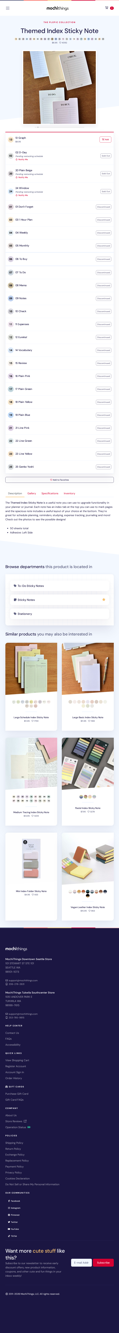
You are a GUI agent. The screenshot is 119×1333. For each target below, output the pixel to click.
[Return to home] (57, 8)
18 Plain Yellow (23, 402)
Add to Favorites (60, 480)
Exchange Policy (15, 1154)
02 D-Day (21, 152)
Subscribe (105, 1262)
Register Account (15, 1066)
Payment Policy (14, 1166)
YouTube (15, 1229)
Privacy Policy (13, 1172)
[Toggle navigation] (7, 8)
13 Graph (20, 138)
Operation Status (16, 1127)
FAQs (8, 1039)
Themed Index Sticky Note (59, 30)
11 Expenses (22, 324)
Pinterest (16, 1214)
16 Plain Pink (22, 376)
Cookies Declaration (17, 1178)
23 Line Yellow (23, 454)
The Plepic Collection (60, 22)
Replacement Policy (17, 1160)
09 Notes (21, 298)
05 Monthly (22, 245)
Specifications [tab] (50, 493)
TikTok (14, 1236)
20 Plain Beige (23, 170)
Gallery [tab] (31, 493)
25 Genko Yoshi (24, 467)
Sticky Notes (26, 600)
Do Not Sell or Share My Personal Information (32, 1184)
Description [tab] (15, 493)
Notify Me (23, 159)
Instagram (16, 1207)
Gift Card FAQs (14, 1100)
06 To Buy (21, 259)
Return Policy (13, 1149)
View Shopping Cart (17, 1060)
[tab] (35, 127)
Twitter (15, 1222)
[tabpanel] (59, 518)
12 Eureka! (21, 337)
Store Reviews (14, 1121)
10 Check (20, 311)
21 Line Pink (22, 428)
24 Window (22, 188)
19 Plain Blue (22, 415)
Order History (13, 1078)
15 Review (21, 363)
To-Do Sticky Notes (31, 586)
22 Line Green (23, 441)
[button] (59, 87)
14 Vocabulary (23, 350)
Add (107, 139)
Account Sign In (14, 1072)
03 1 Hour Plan (24, 219)
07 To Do (20, 272)
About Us (11, 1115)
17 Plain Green (23, 389)
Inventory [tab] (69, 493)
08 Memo (21, 285)
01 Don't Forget (24, 206)
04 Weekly (21, 232)
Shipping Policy (14, 1143)
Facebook (16, 1200)
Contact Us (12, 1033)
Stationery (25, 614)
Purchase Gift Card (16, 1094)
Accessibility (12, 1044)
